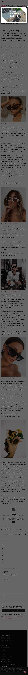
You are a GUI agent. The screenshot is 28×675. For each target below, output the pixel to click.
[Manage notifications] (24, 672)
